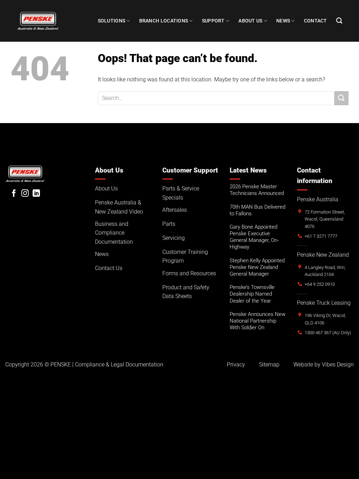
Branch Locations (163, 21)
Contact (315, 21)
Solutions (112, 21)
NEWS (283, 21)
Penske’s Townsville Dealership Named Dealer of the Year (252, 294)
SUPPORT (213, 21)
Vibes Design (338, 364)
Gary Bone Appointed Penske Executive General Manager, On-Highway (254, 237)
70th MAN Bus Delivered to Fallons (257, 210)
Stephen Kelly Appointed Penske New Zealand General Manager (257, 267)
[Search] (339, 21)
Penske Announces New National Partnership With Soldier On (257, 321)
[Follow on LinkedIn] (36, 194)
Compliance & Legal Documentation (119, 364)
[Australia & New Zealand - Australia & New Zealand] (38, 21)
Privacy (236, 364)
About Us (250, 21)
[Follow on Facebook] (14, 194)
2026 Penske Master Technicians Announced (257, 189)
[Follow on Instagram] (25, 194)
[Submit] (341, 98)
